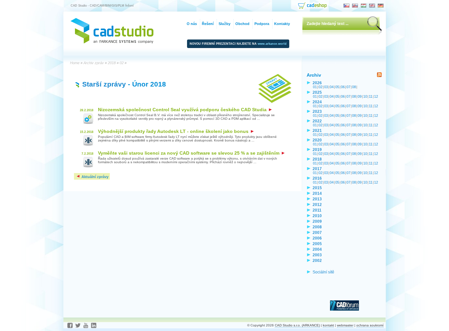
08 (354, 87)
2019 (317, 149)
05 (337, 87)
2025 (317, 92)
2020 (317, 140)
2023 (317, 111)
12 (376, 96)
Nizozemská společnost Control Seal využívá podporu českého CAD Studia (183, 109)
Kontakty (282, 24)
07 (348, 87)
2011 (317, 210)
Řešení (208, 24)
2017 (317, 168)
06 (343, 87)
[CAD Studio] (112, 41)
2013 (317, 199)
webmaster (345, 325)
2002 (317, 260)
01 (315, 87)
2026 (317, 83)
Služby (224, 24)
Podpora (261, 24)
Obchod (242, 24)
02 (320, 87)
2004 (317, 249)
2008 (317, 227)
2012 (317, 204)
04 (332, 87)
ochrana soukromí (370, 325)
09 (360, 96)
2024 (317, 102)
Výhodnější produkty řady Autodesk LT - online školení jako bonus (174, 131)
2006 (317, 238)
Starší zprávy (104, 84)
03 (326, 87)
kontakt (328, 325)
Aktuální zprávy (94, 177)
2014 (317, 193)
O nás (192, 24)
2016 (317, 178)
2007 (317, 232)
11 (370, 96)
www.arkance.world (272, 43)
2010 (317, 216)
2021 (317, 130)
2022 (317, 121)
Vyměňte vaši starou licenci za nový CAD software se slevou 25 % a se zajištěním (189, 153)
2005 (317, 244)
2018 (317, 159)
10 (365, 96)
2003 (317, 255)
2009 (317, 221)
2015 (317, 188)
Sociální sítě (323, 272)
